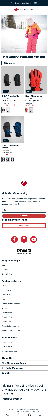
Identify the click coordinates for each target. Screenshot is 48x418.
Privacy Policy (7, 322)
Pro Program (14, 411)
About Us (6, 358)
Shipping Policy (7, 317)
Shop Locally (24, 225)
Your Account (9, 337)
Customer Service (11, 281)
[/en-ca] (23, 9)
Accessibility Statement (10, 326)
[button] (3, 110)
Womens (5, 270)
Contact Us (6, 295)
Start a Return (7, 347)
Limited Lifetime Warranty (11, 304)
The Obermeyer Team (13, 363)
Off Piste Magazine (12, 368)
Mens (4, 265)
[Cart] (29, 415)
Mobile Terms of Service (11, 331)
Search (5, 373)
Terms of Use (7, 308)
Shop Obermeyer (11, 260)
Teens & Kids (7, 274)
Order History (7, 342)
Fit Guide (5, 286)
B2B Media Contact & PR (30, 411)
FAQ (3, 299)
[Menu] (40, 415)
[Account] (18, 416)
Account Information (9, 351)
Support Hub (6, 290)
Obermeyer (19, 409)
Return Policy (7, 313)
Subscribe (24, 216)
